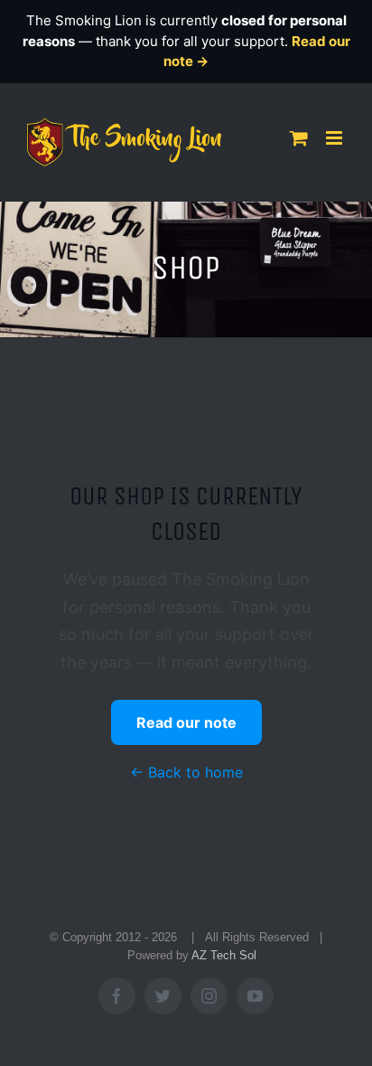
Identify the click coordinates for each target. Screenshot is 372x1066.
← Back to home (186, 772)
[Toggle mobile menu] (335, 137)
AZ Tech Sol (223, 955)
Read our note (186, 722)
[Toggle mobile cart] (299, 137)
